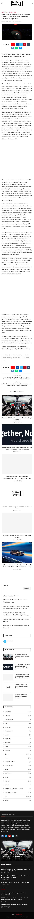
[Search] (32, 3)
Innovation (26, 357)
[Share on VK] (12, 48)
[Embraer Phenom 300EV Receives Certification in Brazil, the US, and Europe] (17, 464)
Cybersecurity (6, 357)
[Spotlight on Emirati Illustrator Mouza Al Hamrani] (17, 523)
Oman (18, 758)
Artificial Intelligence (16, 355)
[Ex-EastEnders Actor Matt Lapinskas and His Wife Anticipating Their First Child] (17, 434)
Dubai (18, 723)
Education (18, 727)
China (26, 355)
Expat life (18, 739)
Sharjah (18, 781)
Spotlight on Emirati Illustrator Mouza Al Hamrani (21, 696)
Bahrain (18, 715)
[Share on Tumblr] (28, 44)
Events (18, 735)
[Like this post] (13, 44)
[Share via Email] (20, 48)
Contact (16, 917)
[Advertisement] (17, 159)
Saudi (18, 777)
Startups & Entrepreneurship (18, 789)
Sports (18, 785)
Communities (18, 719)
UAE (4, 360)
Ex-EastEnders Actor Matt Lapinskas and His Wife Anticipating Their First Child (22, 667)
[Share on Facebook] (17, 44)
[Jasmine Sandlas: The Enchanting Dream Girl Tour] (17, 493)
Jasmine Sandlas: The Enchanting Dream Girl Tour (21, 686)
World (18, 800)
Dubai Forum (19, 914)
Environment (16, 357)
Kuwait (18, 746)
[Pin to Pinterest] (24, 44)
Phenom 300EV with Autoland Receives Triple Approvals (22, 656)
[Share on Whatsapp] (16, 48)
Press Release (18, 765)
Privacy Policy (24, 917)
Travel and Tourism (18, 792)
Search (5, 585)
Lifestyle (18, 750)
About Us (8, 917)
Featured (18, 742)
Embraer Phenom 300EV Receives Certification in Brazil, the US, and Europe (22, 676)
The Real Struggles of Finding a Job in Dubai (13, 893)
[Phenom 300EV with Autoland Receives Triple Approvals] (17, 405)
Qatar (18, 769)
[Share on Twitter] (21, 44)
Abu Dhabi (5, 355)
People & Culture (18, 762)
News (18, 754)
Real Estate (18, 773)
